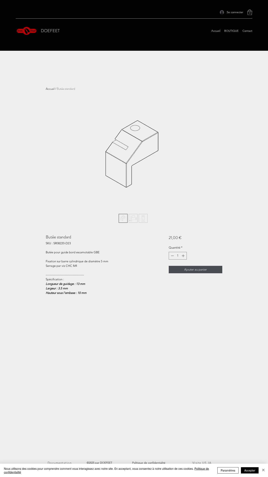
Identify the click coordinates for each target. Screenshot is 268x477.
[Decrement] (172, 255)
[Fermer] (263, 470)
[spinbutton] (177, 255)
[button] (249, 12)
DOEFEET (50, 31)
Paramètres (228, 470)
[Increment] (183, 255)
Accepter (249, 470)
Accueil (50, 88)
